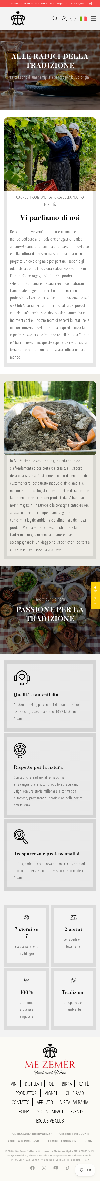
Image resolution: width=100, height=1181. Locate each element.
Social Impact (50, 1111)
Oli (52, 1083)
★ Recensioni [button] (95, 595)
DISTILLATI (33, 1083)
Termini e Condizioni (61, 1141)
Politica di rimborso (23, 1141)
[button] (52, 18)
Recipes (23, 1111)
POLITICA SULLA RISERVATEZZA (31, 1133)
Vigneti (51, 1092)
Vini (14, 1083)
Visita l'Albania (74, 1102)
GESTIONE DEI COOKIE (74, 1133)
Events (77, 1111)
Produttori (27, 1092)
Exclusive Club (50, 1120)
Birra (67, 1083)
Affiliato (45, 1102)
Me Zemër (21, 1151)
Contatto (21, 1102)
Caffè (84, 1083)
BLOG (88, 1141)
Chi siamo (75, 1092)
